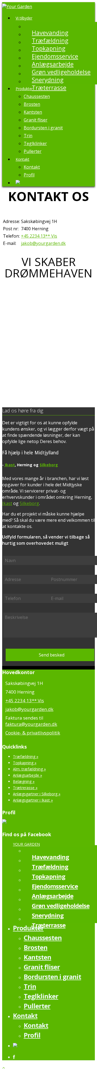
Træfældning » (25, 756)
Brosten (32, 104)
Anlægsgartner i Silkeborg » (36, 793)
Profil (29, 175)
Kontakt (22, 159)
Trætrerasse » (25, 787)
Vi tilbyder (24, 18)
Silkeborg (49, 464)
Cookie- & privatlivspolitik (32, 733)
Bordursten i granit (43, 128)
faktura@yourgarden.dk (31, 724)
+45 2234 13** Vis (39, 236)
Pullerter (32, 151)
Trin (28, 136)
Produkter (24, 88)
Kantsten (33, 112)
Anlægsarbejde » (27, 775)
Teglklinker (35, 143)
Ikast (9, 464)
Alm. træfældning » (29, 769)
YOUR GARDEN (26, 844)
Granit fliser (35, 120)
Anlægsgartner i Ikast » (33, 800)
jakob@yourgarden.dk (43, 243)
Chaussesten (37, 96)
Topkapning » (24, 762)
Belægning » (23, 781)
